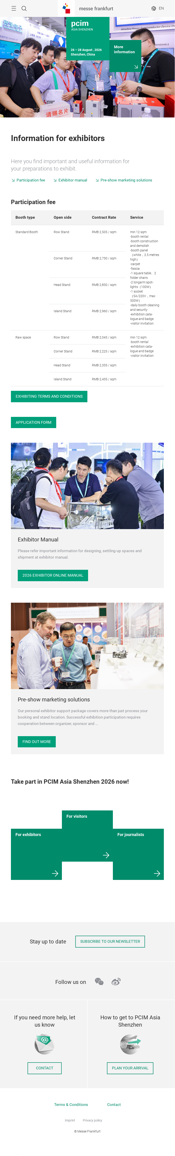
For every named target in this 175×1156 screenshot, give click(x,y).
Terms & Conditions (71, 1105)
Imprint (70, 1120)
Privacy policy (92, 1120)
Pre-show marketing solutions (126, 180)
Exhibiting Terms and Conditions (49, 396)
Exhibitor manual (72, 180)
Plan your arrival (130, 1068)
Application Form (33, 422)
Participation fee (31, 180)
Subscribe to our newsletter (110, 941)
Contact (44, 1068)
